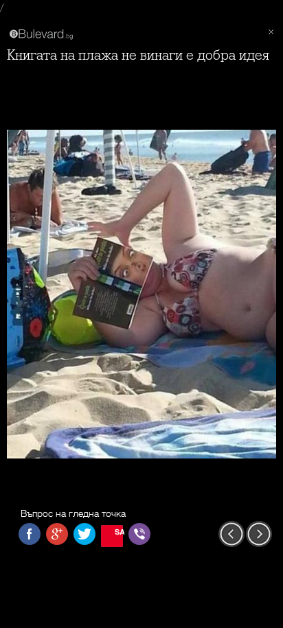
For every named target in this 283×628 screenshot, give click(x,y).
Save (119, 531)
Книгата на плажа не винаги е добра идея (138, 55)
